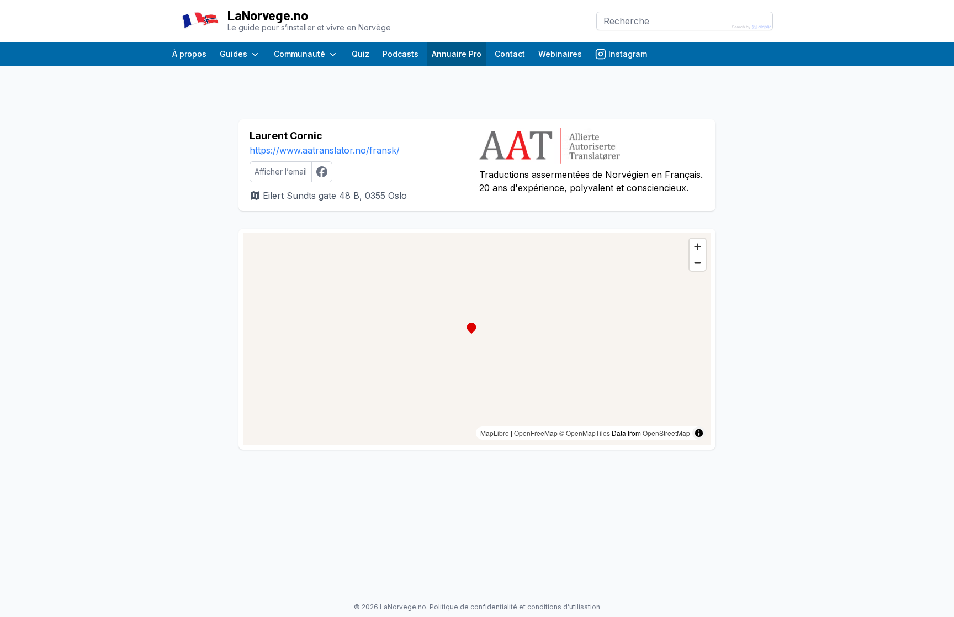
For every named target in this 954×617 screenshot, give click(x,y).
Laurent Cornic (286, 135)
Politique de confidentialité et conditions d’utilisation (515, 607)
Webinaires (560, 54)
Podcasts (400, 54)
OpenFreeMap (536, 432)
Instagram (627, 54)
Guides (233, 54)
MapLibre (494, 432)
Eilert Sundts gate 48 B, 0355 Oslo (335, 195)
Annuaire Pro (456, 54)
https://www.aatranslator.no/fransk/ (325, 150)
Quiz (360, 54)
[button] (471, 328)
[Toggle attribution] (699, 433)
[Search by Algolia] (752, 27)
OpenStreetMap (666, 432)
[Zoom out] (698, 263)
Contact (510, 54)
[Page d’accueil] (200, 21)
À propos (189, 54)
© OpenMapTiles (584, 432)
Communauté (299, 54)
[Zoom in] (698, 247)
